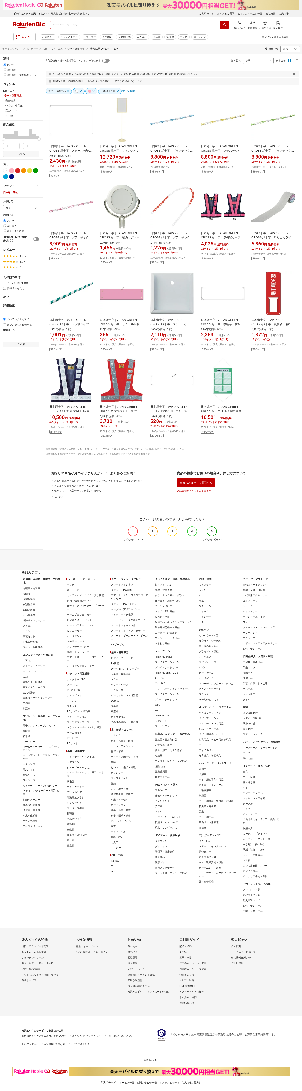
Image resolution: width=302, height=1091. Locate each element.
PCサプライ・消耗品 (78, 711)
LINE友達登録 (187, 986)
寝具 (245, 771)
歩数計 (70, 829)
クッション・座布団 (254, 798)
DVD (113, 871)
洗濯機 (170, 36)
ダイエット (161, 846)
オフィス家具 (250, 871)
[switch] (36, 239)
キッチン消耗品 (163, 606)
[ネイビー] (11, 176)
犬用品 (202, 774)
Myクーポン (134, 969)
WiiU (157, 704)
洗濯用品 (248, 678)
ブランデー (205, 616)
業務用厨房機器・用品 (167, 627)
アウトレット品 (251, 889)
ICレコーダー (74, 630)
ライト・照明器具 (33, 647)
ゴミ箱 (246, 860)
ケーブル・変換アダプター (126, 609)
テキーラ (204, 622)
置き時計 (248, 728)
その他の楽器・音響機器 (124, 722)
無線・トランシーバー (79, 652)
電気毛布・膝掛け (33, 681)
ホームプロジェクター (79, 614)
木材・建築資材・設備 (211, 862)
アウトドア (249, 638)
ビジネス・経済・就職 (123, 767)
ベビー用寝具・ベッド (211, 734)
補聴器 (70, 813)
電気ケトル (29, 774)
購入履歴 (132, 963)
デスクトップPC (76, 679)
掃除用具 (248, 672)
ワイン (202, 590)
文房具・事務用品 (253, 662)
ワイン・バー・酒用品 (167, 638)
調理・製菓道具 (163, 590)
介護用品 (160, 766)
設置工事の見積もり (33, 969)
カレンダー (117, 772)
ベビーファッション (210, 718)
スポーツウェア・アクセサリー (260, 643)
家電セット (48, 36)
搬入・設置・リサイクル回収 (38, 963)
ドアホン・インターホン (212, 846)
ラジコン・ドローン (210, 662)
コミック (116, 735)
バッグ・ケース (251, 611)
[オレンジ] (23, 170)
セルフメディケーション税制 (38, 1044)
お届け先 (8, 201)
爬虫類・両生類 (207, 806)
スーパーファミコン (166, 726)
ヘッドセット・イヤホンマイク (128, 620)
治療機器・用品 (163, 744)
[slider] (3, 139)
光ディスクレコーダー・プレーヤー (85, 607)
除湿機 (26, 708)
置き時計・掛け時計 (254, 844)
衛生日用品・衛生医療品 (168, 750)
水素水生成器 (30, 815)
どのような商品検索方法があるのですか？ (77, 485)
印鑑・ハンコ (250, 667)
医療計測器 (161, 771)
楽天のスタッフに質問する (196, 482)
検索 (22, 153)
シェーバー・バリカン (79, 767)
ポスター (116, 847)
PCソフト (72, 743)
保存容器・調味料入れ (167, 600)
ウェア (246, 622)
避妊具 (158, 755)
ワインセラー (30, 780)
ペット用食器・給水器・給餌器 (216, 801)
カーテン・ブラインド (255, 833)
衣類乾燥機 (29, 604)
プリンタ (72, 700)
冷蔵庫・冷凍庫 (31, 588)
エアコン (142, 36)
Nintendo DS (162, 715)
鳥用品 (202, 795)
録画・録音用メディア (79, 600)
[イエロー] (29, 170)
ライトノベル (118, 831)
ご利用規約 (237, 963)
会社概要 (270, 13)
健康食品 (160, 857)
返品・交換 (185, 957)
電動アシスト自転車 (254, 590)
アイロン (28, 625)
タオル (246, 699)
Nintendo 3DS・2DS (166, 672)
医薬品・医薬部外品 (166, 739)
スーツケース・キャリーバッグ (260, 747)
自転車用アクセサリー (255, 595)
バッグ (246, 753)
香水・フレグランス (166, 827)
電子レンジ (200, 36)
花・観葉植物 (206, 881)
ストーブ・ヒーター (34, 665)
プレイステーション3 (167, 694)
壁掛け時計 (249, 723)
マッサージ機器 (75, 808)
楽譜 (113, 762)
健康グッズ (161, 862)
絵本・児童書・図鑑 (122, 740)
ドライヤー (90, 36)
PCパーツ (72, 738)
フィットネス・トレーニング (259, 627)
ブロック (204, 694)
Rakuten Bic (29, 25)
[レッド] (17, 170)
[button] (5, 134)
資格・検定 (117, 837)
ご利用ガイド (206, 13)
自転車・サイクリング (255, 584)
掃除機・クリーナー (34, 620)
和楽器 (114, 711)
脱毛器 (70, 781)
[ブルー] (5, 176)
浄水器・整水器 (31, 810)
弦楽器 (114, 706)
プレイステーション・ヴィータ (172, 688)
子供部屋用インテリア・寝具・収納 (261, 821)
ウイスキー (205, 584)
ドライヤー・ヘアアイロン (82, 756)
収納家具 (248, 828)
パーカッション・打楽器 (124, 695)
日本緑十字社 (10, 192)
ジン (201, 595)
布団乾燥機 (29, 609)
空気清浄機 (124, 36)
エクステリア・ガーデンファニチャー (217, 874)
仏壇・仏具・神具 (253, 911)
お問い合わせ (186, 1003)
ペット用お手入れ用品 (211, 779)
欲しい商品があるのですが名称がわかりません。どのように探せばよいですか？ (98, 480)
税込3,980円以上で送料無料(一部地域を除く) (64, 13)
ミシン (26, 631)
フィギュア (205, 656)
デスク (246, 809)
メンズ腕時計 (250, 712)
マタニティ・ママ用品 (211, 723)
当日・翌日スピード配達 (35, 946)
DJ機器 (115, 700)
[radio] (4, 64)
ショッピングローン (33, 957)
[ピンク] (11, 170)
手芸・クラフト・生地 (255, 683)
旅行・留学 (117, 751)
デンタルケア (74, 792)
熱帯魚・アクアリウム (211, 785)
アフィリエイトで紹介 (191, 991)
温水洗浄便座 (74, 818)
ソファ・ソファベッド (255, 793)
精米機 (26, 736)
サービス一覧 (127, 1082)
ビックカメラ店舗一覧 (250, 13)
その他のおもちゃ (209, 699)
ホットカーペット (33, 671)
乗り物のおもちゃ (209, 646)
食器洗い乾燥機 (31, 804)
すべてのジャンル (12, 48)
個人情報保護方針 (241, 957)
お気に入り (134, 952)
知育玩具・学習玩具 (210, 640)
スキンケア (161, 790)
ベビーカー (205, 744)
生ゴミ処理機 (30, 820)
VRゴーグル (117, 644)
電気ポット (29, 769)
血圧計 (70, 840)
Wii (156, 710)
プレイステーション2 (167, 699)
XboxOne (160, 678)
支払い (183, 952)
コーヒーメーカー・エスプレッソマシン (41, 748)
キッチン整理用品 (165, 611)
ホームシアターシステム (80, 625)
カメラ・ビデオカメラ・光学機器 (85, 595)
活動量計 (72, 824)
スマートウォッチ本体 (123, 625)
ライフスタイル (119, 778)
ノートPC (72, 684)
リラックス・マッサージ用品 (171, 873)
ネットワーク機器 (77, 716)
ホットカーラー (75, 786)
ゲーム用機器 (74, 732)
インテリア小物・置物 (255, 876)
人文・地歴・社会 (121, 788)
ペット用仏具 (206, 817)
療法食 (202, 827)
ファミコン (161, 720)
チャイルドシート (209, 750)
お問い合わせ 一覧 (147, 1082)
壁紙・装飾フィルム (254, 849)
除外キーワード (12, 330)
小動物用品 (205, 790)
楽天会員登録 (281, 37)
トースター (29, 741)
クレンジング (162, 801)
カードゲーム (206, 672)
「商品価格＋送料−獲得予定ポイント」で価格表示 (73, 60)
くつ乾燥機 (29, 615)
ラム (201, 600)
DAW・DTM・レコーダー (125, 668)
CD (113, 866)
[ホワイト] (5, 170)
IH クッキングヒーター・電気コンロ (41, 792)
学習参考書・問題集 (122, 794)
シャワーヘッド (75, 802)
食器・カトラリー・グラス (169, 595)
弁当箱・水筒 (162, 616)
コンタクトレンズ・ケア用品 (171, 761)
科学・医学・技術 (121, 815)
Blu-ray (115, 861)
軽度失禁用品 (162, 777)
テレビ (183, 36)
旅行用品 (248, 758)
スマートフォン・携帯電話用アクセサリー (129, 597)
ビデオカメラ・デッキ (79, 620)
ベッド (246, 787)
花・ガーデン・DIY (36, 48)
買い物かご (134, 946)
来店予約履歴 (135, 980)
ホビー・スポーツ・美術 (124, 756)
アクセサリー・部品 (78, 646)
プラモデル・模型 (209, 651)
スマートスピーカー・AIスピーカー (85, 659)
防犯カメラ (205, 851)
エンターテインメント (123, 746)
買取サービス (29, 980)
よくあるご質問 (225, 13)
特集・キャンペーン (87, 946)
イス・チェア (250, 814)
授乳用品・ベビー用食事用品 (215, 739)
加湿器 (26, 703)
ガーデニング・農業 (210, 867)
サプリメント (162, 841)
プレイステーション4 (167, 667)
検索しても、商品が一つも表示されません (77, 490)
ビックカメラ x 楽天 (24, 13)
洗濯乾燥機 (29, 599)
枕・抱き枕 (249, 782)
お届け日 (8, 215)
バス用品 (248, 688)
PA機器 (115, 663)
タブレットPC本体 (121, 590)
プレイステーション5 (167, 662)
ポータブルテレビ (77, 636)
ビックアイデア (69, 36)
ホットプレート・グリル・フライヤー (41, 757)
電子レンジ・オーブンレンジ (39, 725)
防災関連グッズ (207, 857)
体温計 (70, 845)
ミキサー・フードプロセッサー (40, 785)
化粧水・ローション (166, 795)
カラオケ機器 (118, 716)
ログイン (267, 37)
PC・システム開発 (121, 820)
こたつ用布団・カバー (255, 865)
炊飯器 (26, 731)
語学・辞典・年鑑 (121, 810)
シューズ (248, 606)
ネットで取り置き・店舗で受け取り (41, 974)
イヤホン (107, 36)
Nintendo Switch (164, 656)
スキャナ (72, 706)
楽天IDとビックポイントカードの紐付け (150, 991)
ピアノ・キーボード (122, 658)
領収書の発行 (186, 974)
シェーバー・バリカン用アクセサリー (85, 774)
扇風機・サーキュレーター (37, 697)
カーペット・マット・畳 (256, 839)
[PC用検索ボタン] (224, 25)
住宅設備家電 (30, 641)
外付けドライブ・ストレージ (83, 722)
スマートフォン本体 (122, 584)
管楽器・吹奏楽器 (121, 674)
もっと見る (57, 497)
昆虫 (201, 811)
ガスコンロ (29, 764)
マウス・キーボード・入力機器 (84, 727)
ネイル (158, 811)
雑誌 (113, 783)
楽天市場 (284, 13)
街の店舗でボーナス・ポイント (93, 952)
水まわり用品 (162, 643)
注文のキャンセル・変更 (192, 963)
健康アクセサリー (165, 867)
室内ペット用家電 (209, 822)
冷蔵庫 (156, 36)
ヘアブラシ (73, 762)
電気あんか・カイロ (34, 687)
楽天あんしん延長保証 (34, 952)
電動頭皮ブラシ (75, 797)
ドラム (114, 679)
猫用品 (202, 769)
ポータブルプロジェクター (82, 666)
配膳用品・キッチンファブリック (173, 622)
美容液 (158, 806)
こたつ (26, 676)
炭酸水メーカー (31, 799)
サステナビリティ (169, 1082)
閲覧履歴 (132, 957)
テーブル (248, 803)
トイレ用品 (249, 694)
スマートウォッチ (253, 734)
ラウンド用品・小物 (254, 616)
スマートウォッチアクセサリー (128, 630)
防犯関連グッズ (251, 895)
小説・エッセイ (119, 799)
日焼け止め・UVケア (166, 822)
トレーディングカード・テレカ (216, 683)
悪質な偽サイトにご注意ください (73, 1044)
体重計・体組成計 (77, 834)
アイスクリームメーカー (36, 826)
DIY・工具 (57, 48)
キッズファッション (210, 712)
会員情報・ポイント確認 (141, 974)
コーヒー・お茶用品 (166, 632)
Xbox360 (160, 683)
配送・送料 (185, 946)
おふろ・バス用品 (209, 728)
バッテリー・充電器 (122, 614)
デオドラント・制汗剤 (167, 817)
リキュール (205, 606)
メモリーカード (75, 641)
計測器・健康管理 (165, 851)
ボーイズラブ (118, 804)
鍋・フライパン (163, 584)
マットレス (249, 777)
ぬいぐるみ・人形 (209, 635)
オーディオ (73, 590)
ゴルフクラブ (250, 600)
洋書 (113, 826)
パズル (202, 667)
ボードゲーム (206, 678)
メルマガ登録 (186, 980)
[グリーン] (35, 170)
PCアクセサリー (76, 690)
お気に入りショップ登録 (192, 969)
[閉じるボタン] (294, 74)
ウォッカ (204, 611)
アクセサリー (118, 690)
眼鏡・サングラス (253, 648)
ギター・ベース (119, 684)
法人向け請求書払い (139, 986)
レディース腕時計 (253, 718)
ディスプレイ (74, 695)
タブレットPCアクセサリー (126, 604)
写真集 (114, 842)
